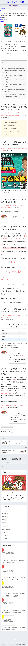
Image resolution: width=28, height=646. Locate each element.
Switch (1, 11)
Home (5, 642)
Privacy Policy (11, 642)
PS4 (1, 8)
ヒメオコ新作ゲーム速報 (14, 2)
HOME (14, 639)
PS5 (1, 6)
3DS (1, 17)
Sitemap (2, 21)
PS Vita (2, 13)
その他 (4, 532)
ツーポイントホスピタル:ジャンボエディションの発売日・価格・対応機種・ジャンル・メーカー (14, 70)
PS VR (5, 516)
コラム (5, 535)
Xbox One (2, 15)
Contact (2, 23)
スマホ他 (2, 19)
